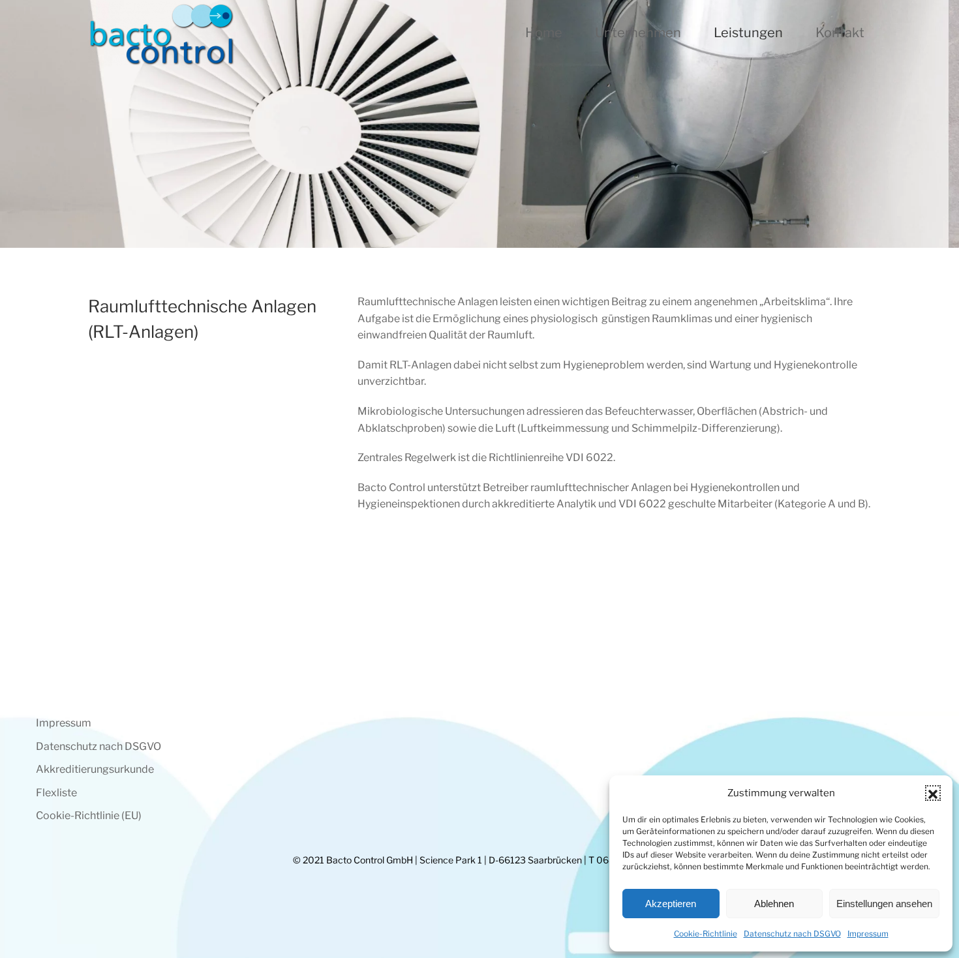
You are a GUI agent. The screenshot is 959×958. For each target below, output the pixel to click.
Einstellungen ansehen (884, 903)
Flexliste (56, 792)
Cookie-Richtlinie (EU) (89, 815)
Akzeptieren (670, 903)
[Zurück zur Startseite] (161, 32)
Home (543, 32)
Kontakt (839, 32)
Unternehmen (638, 32)
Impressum (868, 933)
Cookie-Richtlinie (705, 933)
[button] (932, 793)
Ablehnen (774, 903)
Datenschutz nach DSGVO (792, 933)
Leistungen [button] (748, 32)
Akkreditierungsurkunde (95, 769)
